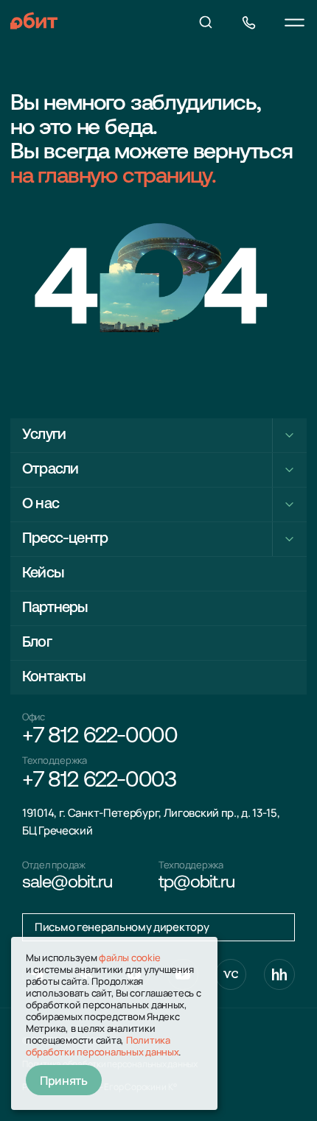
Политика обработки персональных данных (102, 1045)
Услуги (44, 435)
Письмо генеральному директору (122, 927)
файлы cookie (129, 957)
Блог (37, 643)
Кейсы (42, 573)
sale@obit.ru (67, 883)
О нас (40, 504)
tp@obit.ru (196, 883)
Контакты (54, 677)
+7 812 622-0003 (99, 781)
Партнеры (55, 608)
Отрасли (50, 470)
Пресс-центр (65, 539)
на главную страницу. (113, 177)
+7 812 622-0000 (100, 736)
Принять (64, 1080)
